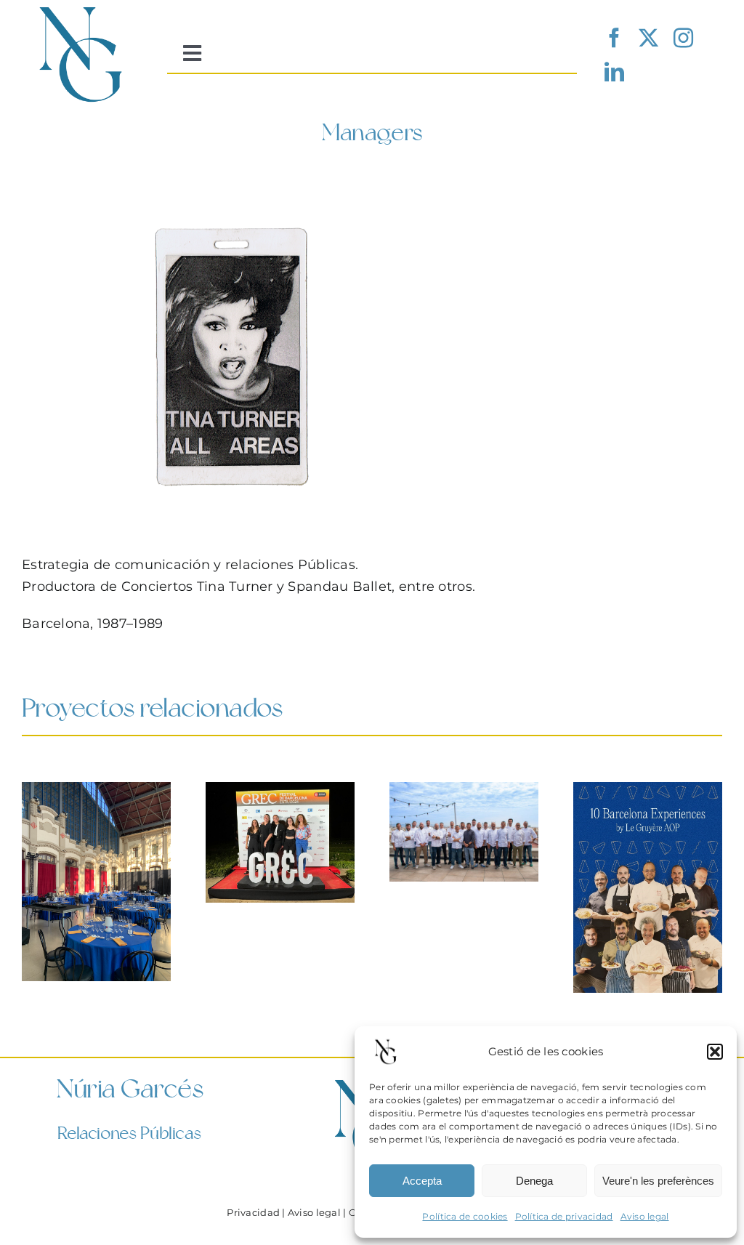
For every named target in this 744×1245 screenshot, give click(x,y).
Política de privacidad (564, 1216)
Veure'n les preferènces (658, 1181)
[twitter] (648, 37)
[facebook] (614, 37)
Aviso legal (644, 1216)
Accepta (422, 1181)
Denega (534, 1181)
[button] (715, 1051)
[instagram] (683, 37)
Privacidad (253, 1212)
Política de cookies (464, 1216)
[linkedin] (614, 71)
